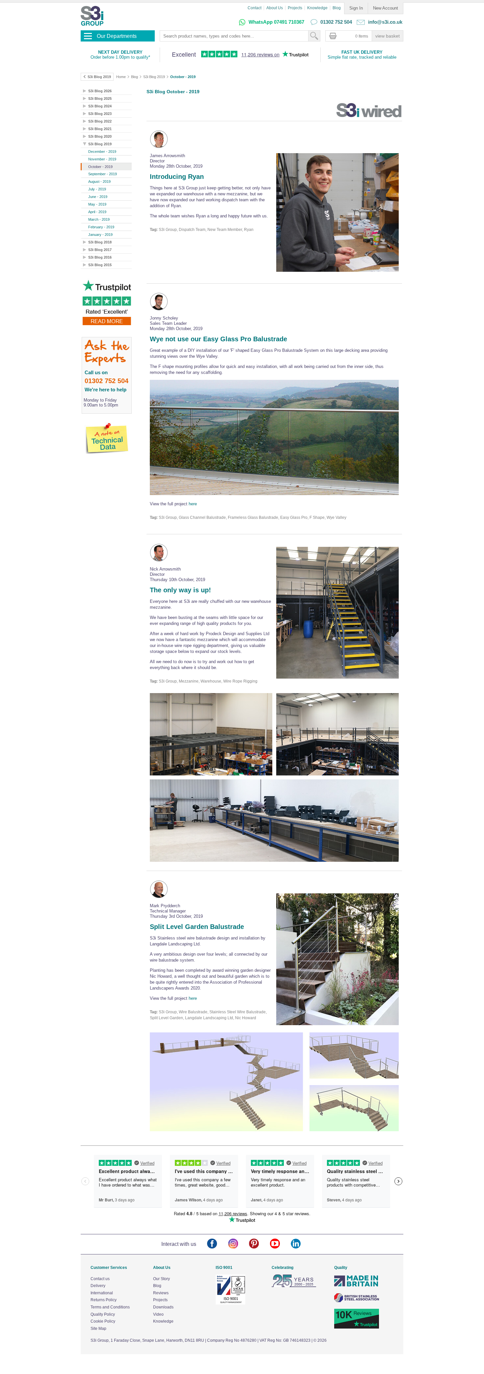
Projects (295, 8)
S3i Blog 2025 (100, 98)
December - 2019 (102, 152)
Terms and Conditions (110, 1307)
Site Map (98, 1328)
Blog (337, 8)
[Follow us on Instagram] (238, 1244)
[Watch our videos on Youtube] (280, 1244)
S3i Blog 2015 (100, 265)
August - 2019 (99, 181)
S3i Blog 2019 (154, 77)
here (193, 503)
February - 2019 (101, 227)
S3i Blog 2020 (100, 136)
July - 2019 (97, 189)
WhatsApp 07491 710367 (276, 22)
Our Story (161, 1278)
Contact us (100, 1278)
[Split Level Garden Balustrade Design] (274, 1082)
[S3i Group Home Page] (92, 16)
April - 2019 (97, 212)
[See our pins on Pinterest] (259, 1244)
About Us (274, 8)
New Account (385, 8)
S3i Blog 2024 (100, 106)
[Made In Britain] (356, 1285)
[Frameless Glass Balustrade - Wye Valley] (274, 438)
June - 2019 (97, 197)
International (102, 1293)
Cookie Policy (103, 1321)
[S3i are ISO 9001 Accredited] (230, 1303)
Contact (254, 8)
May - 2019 (97, 204)
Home (121, 77)
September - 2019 (102, 174)
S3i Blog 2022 (100, 121)
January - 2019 (100, 235)
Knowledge (317, 8)
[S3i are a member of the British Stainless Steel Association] (356, 1301)
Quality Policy (103, 1314)
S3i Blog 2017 (100, 250)
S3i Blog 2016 (100, 257)
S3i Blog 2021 (100, 129)
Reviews (161, 1293)
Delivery (98, 1285)
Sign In (356, 8)
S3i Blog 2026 (100, 91)
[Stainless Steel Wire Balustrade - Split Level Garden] (337, 960)
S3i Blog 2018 (100, 242)
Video (158, 1314)
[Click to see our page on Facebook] (217, 1244)
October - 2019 (183, 77)
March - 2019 (99, 219)
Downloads (163, 1307)
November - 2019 (102, 159)
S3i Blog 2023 (100, 114)
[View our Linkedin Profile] (301, 1244)
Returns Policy (104, 1300)
